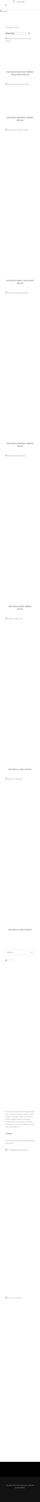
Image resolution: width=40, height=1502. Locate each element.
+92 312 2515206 (15, 1298)
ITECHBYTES (21, 1488)
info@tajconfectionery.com (19, 1150)
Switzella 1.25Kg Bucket (20, 769)
